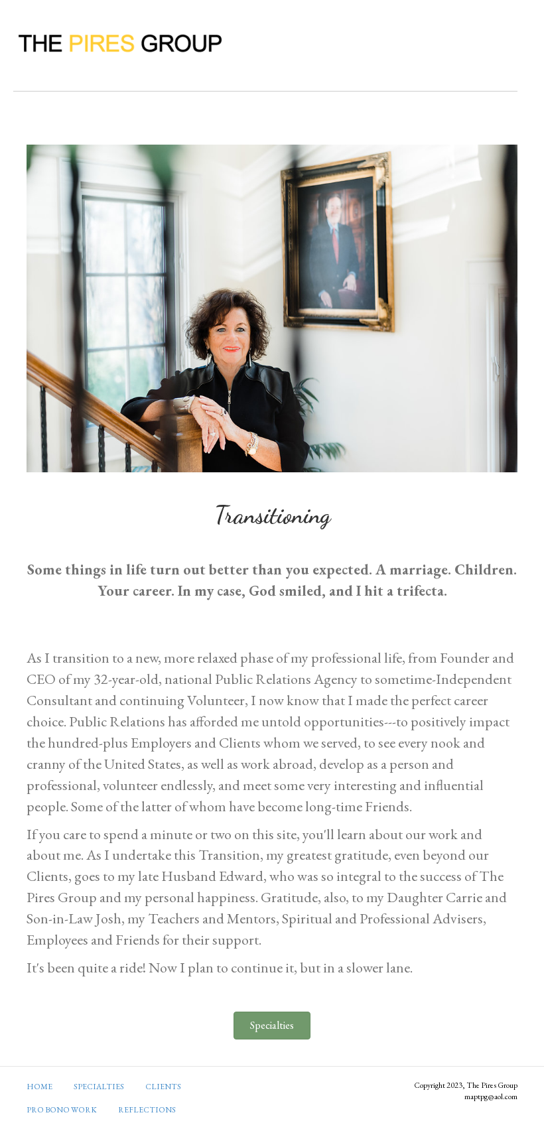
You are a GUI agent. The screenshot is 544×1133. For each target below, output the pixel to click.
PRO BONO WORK (62, 1109)
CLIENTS (163, 1086)
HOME (39, 1086)
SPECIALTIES (99, 1086)
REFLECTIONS (147, 1109)
